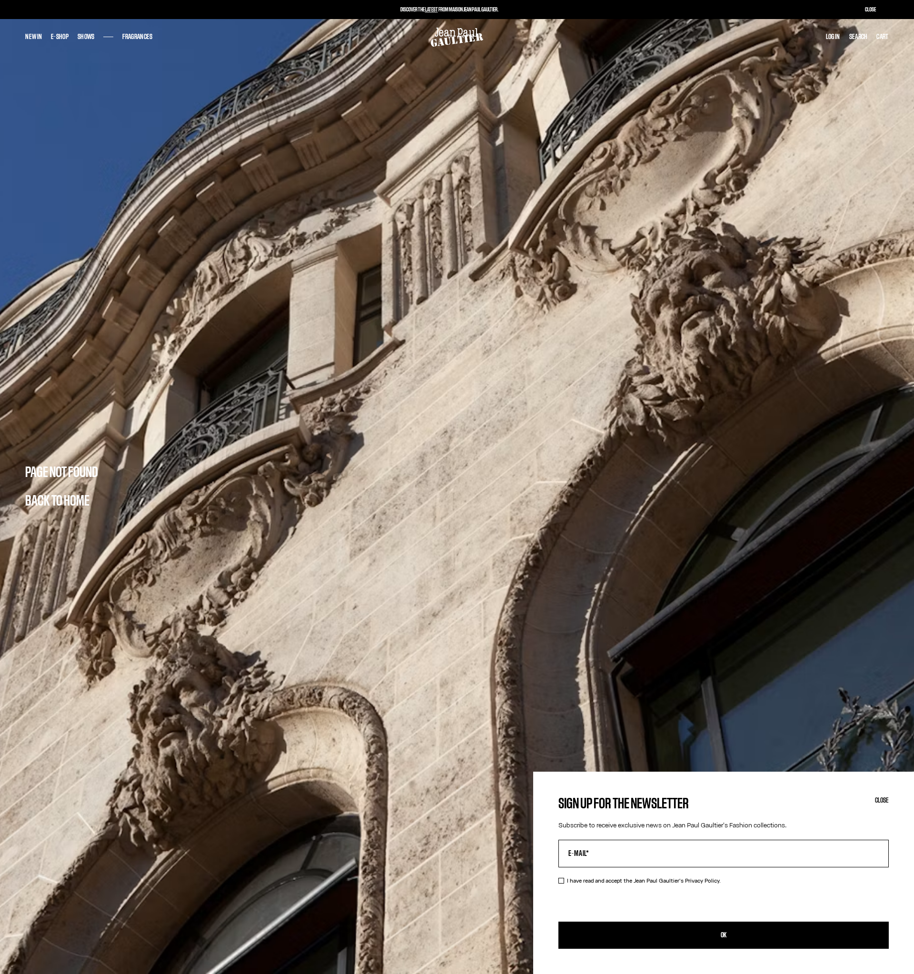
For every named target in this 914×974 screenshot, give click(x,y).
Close (882, 800)
